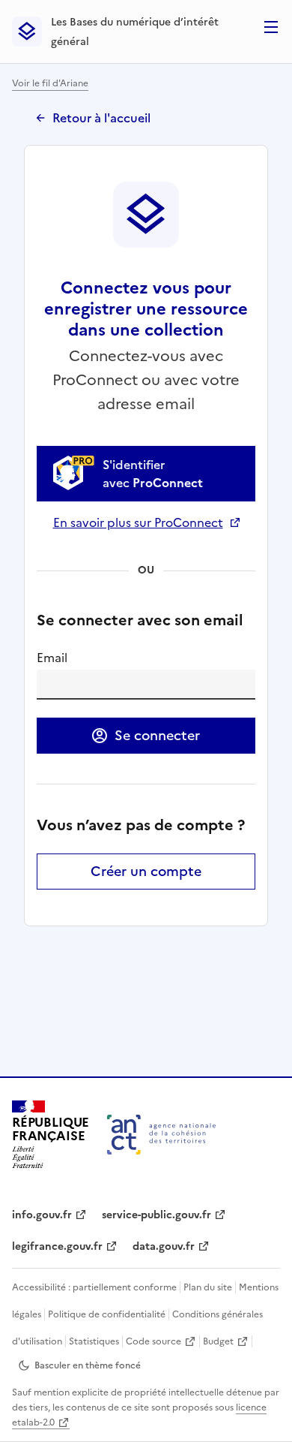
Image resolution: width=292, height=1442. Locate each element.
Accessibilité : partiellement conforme (94, 1287)
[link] (146, 473)
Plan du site (207, 1287)
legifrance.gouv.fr (57, 1246)
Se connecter (157, 735)
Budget (218, 1341)
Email (52, 658)
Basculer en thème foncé (87, 1365)
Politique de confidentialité (106, 1314)
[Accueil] (161, 1135)
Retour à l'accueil (101, 118)
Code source (153, 1341)
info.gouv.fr (42, 1215)
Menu (271, 27)
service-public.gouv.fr (156, 1215)
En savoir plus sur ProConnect (146, 522)
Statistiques (94, 1341)
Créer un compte (146, 871)
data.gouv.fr (164, 1246)
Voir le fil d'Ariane (50, 83)
